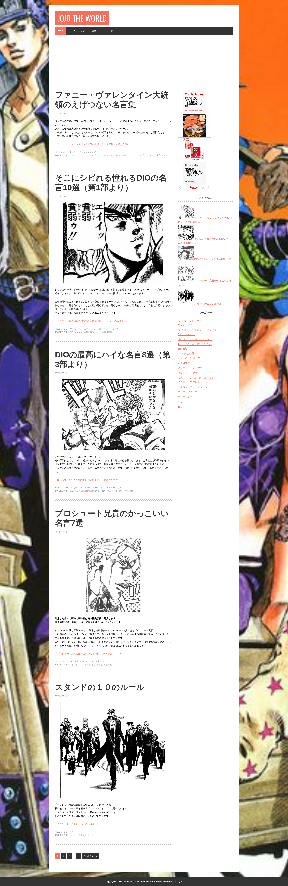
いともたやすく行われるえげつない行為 (88, 155)
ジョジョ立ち (185, 397)
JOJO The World (82, 18)
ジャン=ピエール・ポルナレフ (195, 339)
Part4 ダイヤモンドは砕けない (195, 344)
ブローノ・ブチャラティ (191, 367)
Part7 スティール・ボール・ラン (196, 377)
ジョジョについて (188, 392)
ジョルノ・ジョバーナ (190, 357)
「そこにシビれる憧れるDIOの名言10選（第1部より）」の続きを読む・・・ (95, 321)
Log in (179, 881)
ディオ (98, 332)
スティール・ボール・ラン (119, 155)
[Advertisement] (144, 59)
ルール (91, 835)
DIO (71, 332)
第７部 (165, 155)
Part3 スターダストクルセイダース (100, 487)
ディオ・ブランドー (104, 329)
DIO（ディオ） (76, 487)
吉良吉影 (183, 348)
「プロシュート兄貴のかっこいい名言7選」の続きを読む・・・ (88, 653)
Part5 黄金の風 (77, 661)
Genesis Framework (153, 881)
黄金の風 (108, 665)
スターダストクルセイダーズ (108, 491)
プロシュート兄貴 (93, 661)
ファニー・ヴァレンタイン (82, 152)
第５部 (100, 665)
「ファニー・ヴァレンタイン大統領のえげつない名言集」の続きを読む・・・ (96, 144)
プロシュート (85, 665)
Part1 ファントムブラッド (82, 329)
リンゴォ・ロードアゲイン (193, 387)
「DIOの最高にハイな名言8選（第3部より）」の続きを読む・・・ (90, 480)
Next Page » (90, 856)
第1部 (109, 332)
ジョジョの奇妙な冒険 (84, 332)
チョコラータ (185, 362)
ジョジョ (74, 665)
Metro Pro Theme (132, 881)
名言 (96, 152)
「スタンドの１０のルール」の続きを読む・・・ (80, 824)
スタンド (74, 832)
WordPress (169, 881)
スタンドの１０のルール (99, 687)
